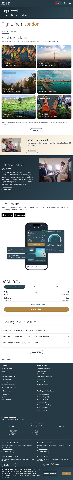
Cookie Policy (19, 473)
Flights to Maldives (42, 407)
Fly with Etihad (41, 371)
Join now (7, 189)
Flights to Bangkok (43, 394)
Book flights (40, 374)
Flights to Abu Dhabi (43, 405)
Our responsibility (7, 379)
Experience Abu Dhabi (43, 382)
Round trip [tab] (15, 287)
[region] (36, 473)
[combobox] (46, 24)
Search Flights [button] (36, 309)
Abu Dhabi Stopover (43, 384)
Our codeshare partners (9, 376)
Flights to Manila (42, 410)
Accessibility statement (9, 387)
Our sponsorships (7, 374)
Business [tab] (13, 31)
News (3, 371)
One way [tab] (36, 287)
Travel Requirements (43, 368)
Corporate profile (7, 368)
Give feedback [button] (9, 465)
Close (66, 473)
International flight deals (44, 376)
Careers (4, 382)
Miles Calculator (6, 399)
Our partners (5, 394)
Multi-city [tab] (58, 287)
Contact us (8, 451)
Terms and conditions (51, 41)
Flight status (41, 379)
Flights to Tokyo (42, 397)
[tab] (19, 293)
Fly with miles (6, 397)
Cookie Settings (50, 473)
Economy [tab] (5, 31)
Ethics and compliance (8, 384)
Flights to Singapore (43, 399)
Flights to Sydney (42, 402)
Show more (36, 130)
